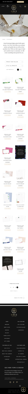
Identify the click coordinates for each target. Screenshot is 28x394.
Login (3, 6)
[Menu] (25, 6)
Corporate (21, 330)
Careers (7, 359)
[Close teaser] (20, 386)
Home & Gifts (7, 335)
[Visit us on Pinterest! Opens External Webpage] (17, 382)
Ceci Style (7, 348)
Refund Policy (21, 362)
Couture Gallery (21, 327)
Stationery (7, 338)
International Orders (21, 359)
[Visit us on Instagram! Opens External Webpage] (10, 382)
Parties (7, 330)
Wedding (7, 324)
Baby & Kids (7, 327)
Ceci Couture (21, 324)
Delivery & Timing (21, 356)
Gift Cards (7, 341)
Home (3, 39)
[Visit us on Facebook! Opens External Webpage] (13, 382)
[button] (23, 389)
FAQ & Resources (21, 348)
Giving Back (7, 356)
